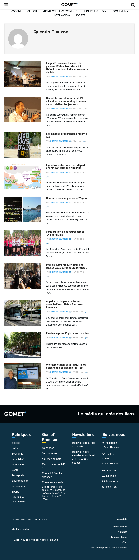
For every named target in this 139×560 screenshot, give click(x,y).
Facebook (111, 442)
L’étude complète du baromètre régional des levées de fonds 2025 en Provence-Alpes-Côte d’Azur (54, 492)
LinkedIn (111, 476)
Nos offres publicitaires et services (109, 547)
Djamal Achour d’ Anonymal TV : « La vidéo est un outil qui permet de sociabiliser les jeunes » (66, 101)
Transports (90, 11)
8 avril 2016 (77, 311)
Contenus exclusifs (53, 482)
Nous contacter (119, 537)
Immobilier (18, 459)
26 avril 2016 (77, 172)
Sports (15, 491)
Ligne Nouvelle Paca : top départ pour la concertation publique (65, 166)
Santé (105, 11)
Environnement (69, 11)
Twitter (110, 454)
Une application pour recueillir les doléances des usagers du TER (66, 366)
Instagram (112, 481)
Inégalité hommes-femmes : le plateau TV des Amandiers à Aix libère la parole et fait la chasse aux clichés (67, 67)
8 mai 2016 (76, 76)
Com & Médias (121, 11)
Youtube (111, 470)
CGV (124, 542)
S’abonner (48, 448)
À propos (122, 531)
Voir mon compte (51, 459)
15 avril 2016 (77, 239)
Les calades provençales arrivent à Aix (66, 135)
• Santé (105, 458)
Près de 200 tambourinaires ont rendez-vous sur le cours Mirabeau (66, 266)
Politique (32, 11)
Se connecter (49, 453)
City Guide (18, 497)
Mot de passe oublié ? (53, 466)
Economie (16, 11)
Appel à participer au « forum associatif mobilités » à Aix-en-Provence (64, 304)
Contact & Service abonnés (52, 475)
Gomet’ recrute (119, 526)
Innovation (49, 11)
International (63, 15)
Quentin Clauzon (59, 76)
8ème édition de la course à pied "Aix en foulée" (65, 233)
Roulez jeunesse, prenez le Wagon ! (67, 198)
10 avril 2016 (77, 272)
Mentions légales (21, 529)
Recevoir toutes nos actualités (83, 444)
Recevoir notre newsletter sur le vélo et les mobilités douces (84, 457)
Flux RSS (111, 486)
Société (80, 15)
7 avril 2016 (77, 372)
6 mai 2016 (76, 141)
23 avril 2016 (77, 202)
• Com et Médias (110, 447)
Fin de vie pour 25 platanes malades (67, 333)
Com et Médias (19, 501)
